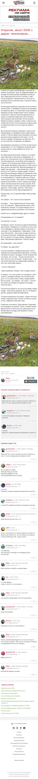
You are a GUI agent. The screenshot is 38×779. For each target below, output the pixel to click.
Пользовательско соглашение (19, 743)
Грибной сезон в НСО (8, 688)
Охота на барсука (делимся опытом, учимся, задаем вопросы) (17, 702)
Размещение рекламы (19, 754)
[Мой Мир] (33, 378)
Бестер (8, 621)
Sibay (8, 378)
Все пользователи (19, 737)
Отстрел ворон (5, 711)
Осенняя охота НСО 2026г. (9, 693)
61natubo (9, 545)
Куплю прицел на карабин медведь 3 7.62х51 (15, 705)
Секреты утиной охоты (8, 698)
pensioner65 (11, 396)
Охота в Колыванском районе (10, 696)
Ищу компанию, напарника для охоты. (13, 691)
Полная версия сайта (20, 723)
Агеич (8, 514)
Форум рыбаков (19, 760)
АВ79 (8, 528)
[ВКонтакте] (28, 378)
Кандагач (10, 411)
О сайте (19, 732)
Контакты (19, 735)
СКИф (8, 465)
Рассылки (19, 748)
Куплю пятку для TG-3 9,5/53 (10, 713)
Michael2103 (10, 652)
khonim (9, 425)
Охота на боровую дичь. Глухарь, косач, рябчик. (16, 708)
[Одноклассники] (31, 378)
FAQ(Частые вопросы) (19, 746)
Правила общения (19, 740)
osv (7, 577)
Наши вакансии (19, 751)
